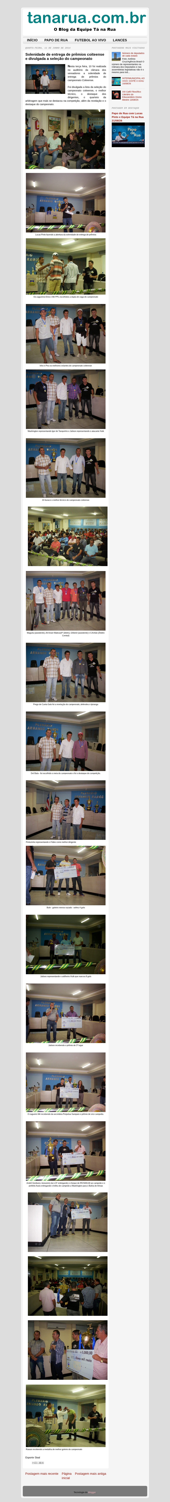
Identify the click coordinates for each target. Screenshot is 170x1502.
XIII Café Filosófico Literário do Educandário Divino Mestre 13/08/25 (132, 96)
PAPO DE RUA (56, 40)
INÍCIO (32, 40)
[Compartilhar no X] (38, 1463)
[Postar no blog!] (35, 1463)
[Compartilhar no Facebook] (40, 1463)
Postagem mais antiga (90, 1473)
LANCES (120, 40)
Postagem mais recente (41, 1473)
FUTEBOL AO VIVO (90, 40)
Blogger (92, 1492)
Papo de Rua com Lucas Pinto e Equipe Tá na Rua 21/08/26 (128, 117)
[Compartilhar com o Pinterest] (42, 1463)
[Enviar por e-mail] (33, 1463)
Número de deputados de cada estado (133, 54)
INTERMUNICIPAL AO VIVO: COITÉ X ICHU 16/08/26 (133, 81)
